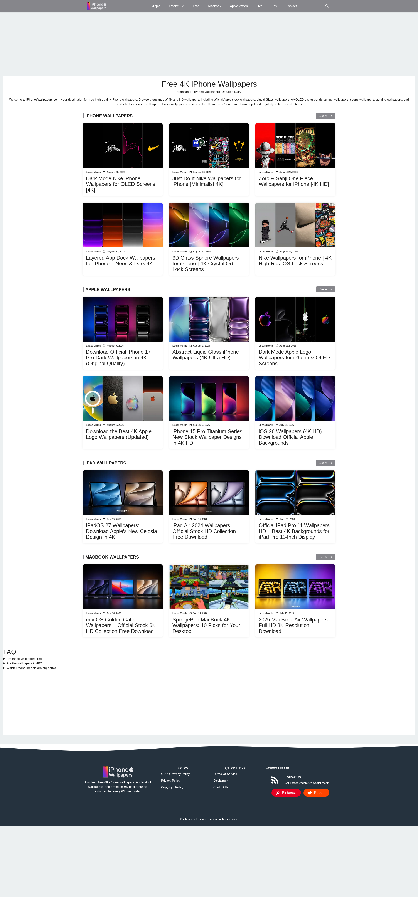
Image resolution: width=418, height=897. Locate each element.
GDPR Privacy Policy (175, 774)
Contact (291, 6)
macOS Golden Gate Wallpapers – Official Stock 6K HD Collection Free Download (121, 625)
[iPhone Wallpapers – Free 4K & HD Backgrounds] (96, 6)
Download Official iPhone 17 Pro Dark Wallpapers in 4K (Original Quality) (118, 357)
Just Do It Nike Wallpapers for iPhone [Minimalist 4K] (206, 181)
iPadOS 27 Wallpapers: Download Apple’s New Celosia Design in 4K (121, 531)
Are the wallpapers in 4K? (24, 663)
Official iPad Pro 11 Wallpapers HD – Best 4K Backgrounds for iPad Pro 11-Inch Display (294, 531)
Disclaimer (220, 780)
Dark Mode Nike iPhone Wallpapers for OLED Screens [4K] (120, 184)
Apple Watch (239, 6)
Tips (274, 6)
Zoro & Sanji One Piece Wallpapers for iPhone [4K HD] (294, 181)
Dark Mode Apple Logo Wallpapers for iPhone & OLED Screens (294, 357)
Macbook (214, 6)
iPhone (174, 6)
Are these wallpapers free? (25, 658)
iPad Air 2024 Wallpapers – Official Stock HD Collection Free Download (204, 531)
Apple (156, 6)
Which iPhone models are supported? (32, 668)
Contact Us (221, 787)
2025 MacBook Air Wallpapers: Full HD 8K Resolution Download (294, 625)
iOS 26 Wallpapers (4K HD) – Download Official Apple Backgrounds (292, 437)
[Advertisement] (134, 44)
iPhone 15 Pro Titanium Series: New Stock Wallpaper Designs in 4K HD (208, 437)
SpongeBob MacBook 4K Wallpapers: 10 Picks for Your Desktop (206, 625)
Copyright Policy (172, 787)
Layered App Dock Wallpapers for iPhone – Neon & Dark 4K (120, 260)
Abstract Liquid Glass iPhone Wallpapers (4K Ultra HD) (205, 354)
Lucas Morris (93, 172)
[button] (327, 6)
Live (259, 6)
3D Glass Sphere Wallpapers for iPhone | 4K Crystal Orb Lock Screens (205, 263)
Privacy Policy (170, 780)
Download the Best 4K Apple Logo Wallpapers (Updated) (119, 434)
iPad (196, 6)
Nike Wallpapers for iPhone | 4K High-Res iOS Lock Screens (295, 260)
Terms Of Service (225, 774)
